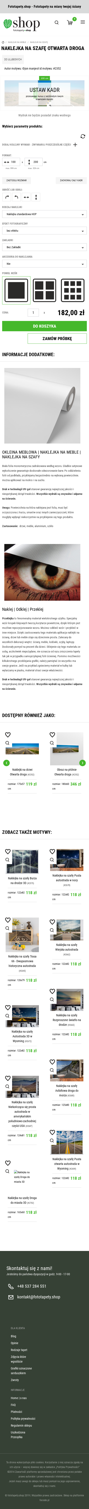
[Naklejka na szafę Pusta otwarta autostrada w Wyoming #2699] (66, 1142)
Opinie (14, 1343)
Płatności (16, 1411)
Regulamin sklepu (21, 1425)
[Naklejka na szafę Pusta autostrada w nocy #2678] (66, 860)
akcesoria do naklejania (17, 256)
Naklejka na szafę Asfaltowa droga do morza (66, 1090)
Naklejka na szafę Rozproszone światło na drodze (67, 1020)
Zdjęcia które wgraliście (18, 1359)
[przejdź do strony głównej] (21, 24)
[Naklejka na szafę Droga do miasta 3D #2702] (22, 1177)
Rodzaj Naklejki (12, 207)
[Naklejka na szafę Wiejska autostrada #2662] (66, 930)
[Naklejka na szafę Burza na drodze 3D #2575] (22, 861)
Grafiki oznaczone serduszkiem (21, 1371)
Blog (13, 1336)
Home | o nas (19, 1398)
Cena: (5, 312)
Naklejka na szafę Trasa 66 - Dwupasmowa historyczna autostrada (22, 961)
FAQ (13, 1405)
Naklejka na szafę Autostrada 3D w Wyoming (22, 1036)
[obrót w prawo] (6, 197)
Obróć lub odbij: (12, 189)
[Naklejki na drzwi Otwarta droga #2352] (22, 748)
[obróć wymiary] (82, 136)
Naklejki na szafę (39, 42)
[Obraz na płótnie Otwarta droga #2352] (66, 748)
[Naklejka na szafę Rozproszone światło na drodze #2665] (66, 1000)
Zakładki (7, 240)
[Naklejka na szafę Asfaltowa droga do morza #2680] (66, 1070)
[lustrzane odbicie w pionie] (36, 197)
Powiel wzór (9, 273)
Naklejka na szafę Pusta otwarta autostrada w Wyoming (66, 1163)
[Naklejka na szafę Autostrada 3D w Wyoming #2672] (22, 1016)
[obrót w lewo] (16, 197)
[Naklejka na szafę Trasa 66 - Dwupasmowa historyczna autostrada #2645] (22, 935)
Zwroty (15, 1380)
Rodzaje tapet (19, 1350)
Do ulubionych (13, 59)
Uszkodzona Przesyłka (18, 1435)
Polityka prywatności (23, 1418)
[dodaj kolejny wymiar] (40, 145)
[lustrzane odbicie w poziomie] (26, 197)
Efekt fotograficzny (15, 223)
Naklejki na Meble (17, 42)
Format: (7, 155)
